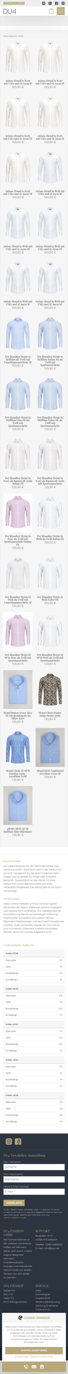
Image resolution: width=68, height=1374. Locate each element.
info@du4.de (43, 3)
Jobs (38, 1290)
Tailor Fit (8, 1298)
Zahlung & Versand (47, 1306)
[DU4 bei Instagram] (9, 1141)
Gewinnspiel (43, 1294)
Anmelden (14, 1203)
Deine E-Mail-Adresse (16, 1186)
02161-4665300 (53, 1244)
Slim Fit (7, 1294)
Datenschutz (43, 1309)
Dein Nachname (13, 1174)
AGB (44, 1215)
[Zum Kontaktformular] (42, 1367)
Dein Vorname (11, 1162)
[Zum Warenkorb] (49, 11)
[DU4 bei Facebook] (18, 1141)
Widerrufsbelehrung (48, 1302)
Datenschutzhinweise (42, 1357)
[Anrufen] (26, 1367)
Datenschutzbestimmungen (15, 1218)
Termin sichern (14, 3)
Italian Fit (9, 1290)
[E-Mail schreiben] (34, 1366)
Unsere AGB (43, 1298)
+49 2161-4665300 (50, 3)
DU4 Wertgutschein (15, 1302)
